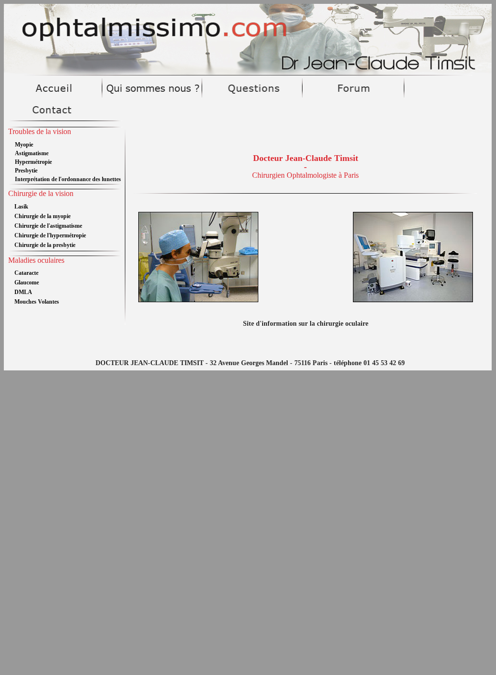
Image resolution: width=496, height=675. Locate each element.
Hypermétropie (33, 162)
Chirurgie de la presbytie (44, 245)
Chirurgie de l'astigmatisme (48, 225)
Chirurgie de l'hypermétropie (50, 235)
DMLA (23, 292)
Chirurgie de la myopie (42, 216)
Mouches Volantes (36, 301)
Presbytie (26, 170)
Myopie (24, 144)
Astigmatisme (31, 153)
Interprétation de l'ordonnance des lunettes (68, 179)
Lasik (21, 206)
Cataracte (26, 273)
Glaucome (26, 282)
